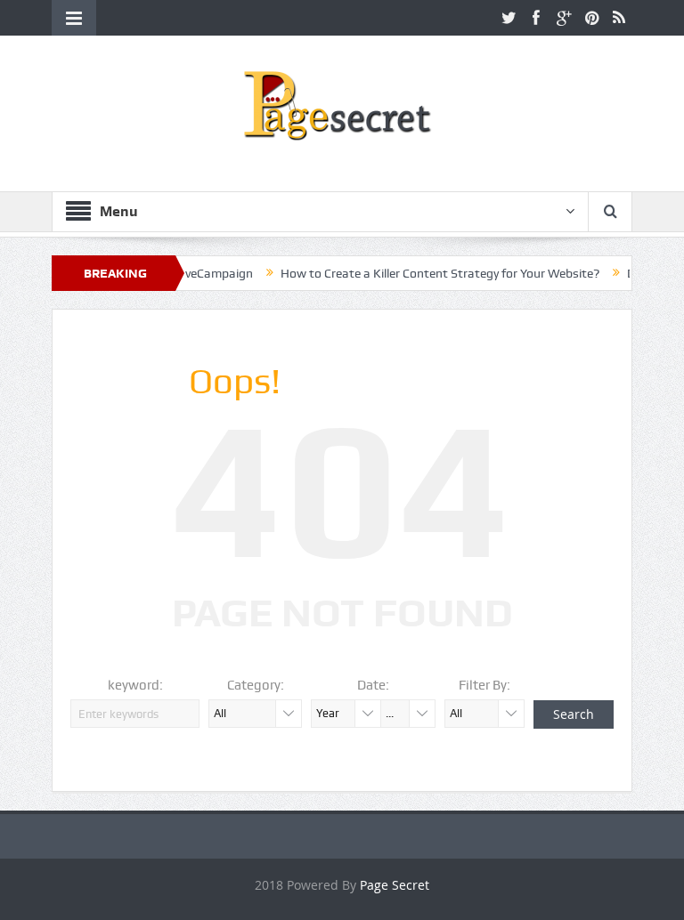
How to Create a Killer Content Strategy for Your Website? (419, 273)
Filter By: (484, 685)
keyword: (135, 685)
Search (573, 714)
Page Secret (394, 884)
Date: (373, 685)
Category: (255, 685)
